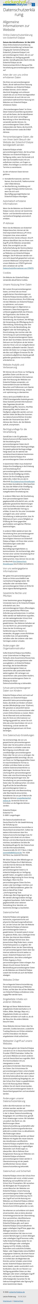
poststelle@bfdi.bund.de (12, 853)
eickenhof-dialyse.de (17, 1292)
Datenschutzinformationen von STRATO (18, 268)
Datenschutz (18, 1301)
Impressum (7, 1301)
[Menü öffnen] (33, 4)
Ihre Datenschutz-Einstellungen (23, 481)
